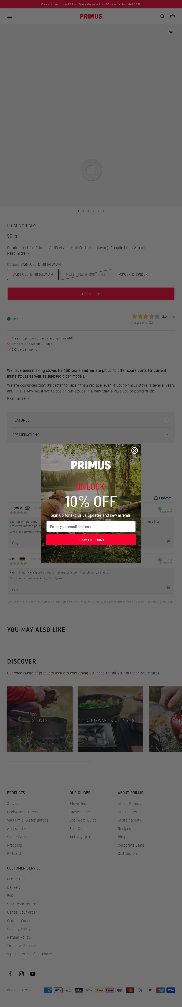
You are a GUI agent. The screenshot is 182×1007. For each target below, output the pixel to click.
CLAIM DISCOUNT (91, 539)
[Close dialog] (134, 450)
